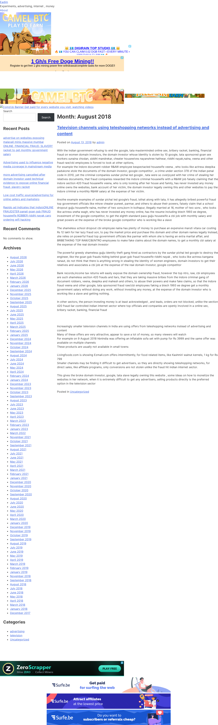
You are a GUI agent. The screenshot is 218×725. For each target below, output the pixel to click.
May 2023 (16, 412)
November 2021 (20, 437)
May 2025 (16, 318)
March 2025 (18, 326)
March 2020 (18, 519)
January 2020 (19, 523)
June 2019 (16, 551)
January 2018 (18, 609)
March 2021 (17, 470)
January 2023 (19, 429)
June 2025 (17, 314)
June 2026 (17, 265)
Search (7, 111)
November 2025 (20, 294)
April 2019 (16, 559)
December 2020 (20, 482)
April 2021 (16, 465)
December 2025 (20, 290)
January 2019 (18, 572)
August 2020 (18, 498)
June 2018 (16, 592)
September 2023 (21, 396)
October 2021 (19, 441)
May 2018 (16, 596)
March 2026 (18, 277)
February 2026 (19, 281)
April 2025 (17, 322)
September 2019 (20, 539)
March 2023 (18, 420)
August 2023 (18, 400)
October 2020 (19, 490)
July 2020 (16, 502)
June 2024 (17, 363)
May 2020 (16, 510)
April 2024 (17, 371)
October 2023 (19, 392)
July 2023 (16, 404)
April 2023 (17, 416)
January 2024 (19, 380)
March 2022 (18, 433)
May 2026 (16, 269)
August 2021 (18, 449)
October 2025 (19, 298)
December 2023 (20, 384)
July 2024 (16, 359)
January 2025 (19, 335)
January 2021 (18, 478)
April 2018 (16, 600)
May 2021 (16, 461)
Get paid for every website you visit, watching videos (59, 107)
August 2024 (18, 355)
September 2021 (20, 445)
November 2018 (20, 576)
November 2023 (20, 388)
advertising (17, 631)
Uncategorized (79, 391)
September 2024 (21, 351)
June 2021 (16, 457)
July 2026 (16, 261)
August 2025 (18, 306)
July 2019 (16, 547)
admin (100, 142)
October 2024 (19, 347)
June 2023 (17, 408)
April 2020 (17, 514)
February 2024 (19, 375)
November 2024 (20, 343)
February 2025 (19, 331)
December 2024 (20, 339)
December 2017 (20, 613)
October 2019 (19, 535)
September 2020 (21, 494)
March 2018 (17, 604)
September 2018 (20, 580)
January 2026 (19, 286)
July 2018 (16, 588)
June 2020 (17, 506)
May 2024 (16, 367)
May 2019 (16, 555)
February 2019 (19, 568)
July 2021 (16, 453)
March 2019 (17, 564)
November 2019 (20, 531)
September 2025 (21, 302)
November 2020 (20, 486)
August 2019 (18, 543)
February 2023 (19, 425)
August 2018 (18, 584)
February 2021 (19, 474)
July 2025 (16, 310)
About (4, 10)
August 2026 (18, 257)
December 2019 (20, 527)
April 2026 (17, 273)
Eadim (4, 2)
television (16, 635)
